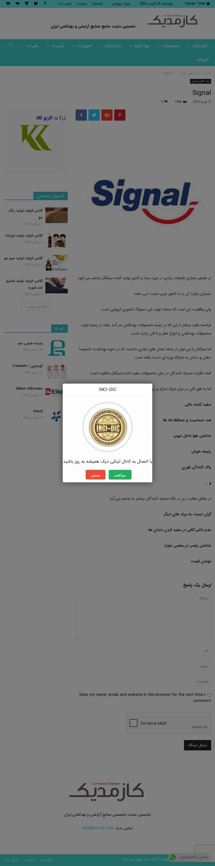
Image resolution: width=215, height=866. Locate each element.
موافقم (120, 474)
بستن (95, 474)
